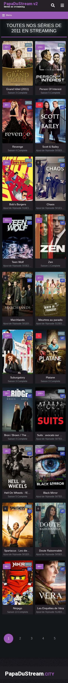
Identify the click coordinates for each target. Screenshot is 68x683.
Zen (50, 261)
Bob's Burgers (17, 204)
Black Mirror (50, 492)
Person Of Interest (50, 89)
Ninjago (17, 608)
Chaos (50, 204)
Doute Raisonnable (50, 550)
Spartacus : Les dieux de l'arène (23, 550)
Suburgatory (17, 377)
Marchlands (18, 319)
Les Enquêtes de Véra (50, 608)
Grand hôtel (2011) (17, 89)
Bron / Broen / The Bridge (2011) (23, 435)
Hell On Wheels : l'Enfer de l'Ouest (24, 492)
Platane (50, 377)
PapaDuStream (29, 673)
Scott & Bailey (50, 146)
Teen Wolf (18, 261)
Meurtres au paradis (50, 319)
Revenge (17, 146)
